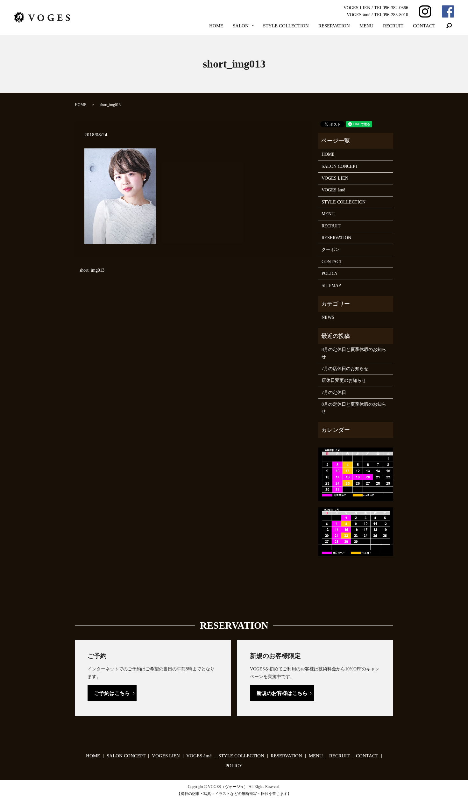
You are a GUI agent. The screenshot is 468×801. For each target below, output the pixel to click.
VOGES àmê (333, 190)
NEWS (328, 317)
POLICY (330, 273)
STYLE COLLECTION (286, 25)
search (449, 26)
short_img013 (92, 270)
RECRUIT (393, 25)
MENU (366, 25)
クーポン (330, 249)
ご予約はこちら (112, 693)
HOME (216, 25)
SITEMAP (331, 285)
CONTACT (424, 25)
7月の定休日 (334, 392)
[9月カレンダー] (355, 531)
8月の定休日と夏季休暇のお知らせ (354, 353)
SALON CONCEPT (340, 166)
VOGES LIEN (335, 178)
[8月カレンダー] (355, 474)
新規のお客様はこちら (282, 693)
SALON (241, 25)
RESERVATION (334, 25)
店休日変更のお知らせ (344, 380)
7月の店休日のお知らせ (345, 368)
